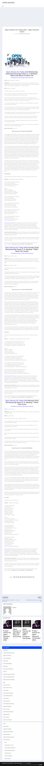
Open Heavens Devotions (25, 33)
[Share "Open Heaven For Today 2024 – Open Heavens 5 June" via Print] (33, 577)
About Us (22, 764)
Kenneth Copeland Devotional (8, 676)
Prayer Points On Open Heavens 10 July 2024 (7, 635)
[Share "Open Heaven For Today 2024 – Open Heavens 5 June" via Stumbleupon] (29, 577)
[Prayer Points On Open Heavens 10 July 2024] (7, 624)
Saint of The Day (6, 709)
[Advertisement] (22, 17)
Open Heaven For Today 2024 (17, 72)
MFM (4, 682)
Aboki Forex (5, 650)
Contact (25, 764)
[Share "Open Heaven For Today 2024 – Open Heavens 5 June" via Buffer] (27, 577)
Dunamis (4, 671)
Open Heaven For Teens (7, 687)
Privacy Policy (34, 764)
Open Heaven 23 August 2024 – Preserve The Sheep (27, 633)
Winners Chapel (6, 717)
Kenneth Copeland (6, 734)
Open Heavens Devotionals (8, 693)
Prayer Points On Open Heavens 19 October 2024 (36, 635)
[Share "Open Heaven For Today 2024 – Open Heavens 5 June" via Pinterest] (23, 577)
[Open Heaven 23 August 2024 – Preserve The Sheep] (27, 623)
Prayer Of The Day (6, 701)
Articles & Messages (7, 658)
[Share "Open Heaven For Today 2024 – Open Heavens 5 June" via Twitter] (16, 577)
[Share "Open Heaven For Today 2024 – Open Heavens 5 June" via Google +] (18, 577)
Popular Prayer (6, 698)
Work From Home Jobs (7, 719)
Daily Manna (5, 666)
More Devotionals (6, 739)
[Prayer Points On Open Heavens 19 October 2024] (36, 624)
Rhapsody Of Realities (7, 706)
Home (4, 723)
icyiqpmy (14, 607)
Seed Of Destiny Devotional (8, 711)
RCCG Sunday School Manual (8, 703)
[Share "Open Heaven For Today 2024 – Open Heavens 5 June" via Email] (31, 577)
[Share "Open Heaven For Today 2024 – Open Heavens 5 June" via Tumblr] (20, 577)
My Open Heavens (6, 684)
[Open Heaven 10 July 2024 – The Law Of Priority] (17, 623)
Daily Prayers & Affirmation (8, 668)
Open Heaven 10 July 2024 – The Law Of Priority (17, 632)
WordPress (29, 763)
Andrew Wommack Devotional (8, 652)
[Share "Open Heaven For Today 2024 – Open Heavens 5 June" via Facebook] (14, 577)
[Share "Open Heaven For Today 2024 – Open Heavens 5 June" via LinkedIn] (25, 577)
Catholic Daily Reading (7, 663)
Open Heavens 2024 (8, 223)
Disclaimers (30, 764)
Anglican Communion (7, 655)
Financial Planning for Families (8, 674)
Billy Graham (5, 660)
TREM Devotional (6, 714)
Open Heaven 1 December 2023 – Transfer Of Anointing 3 (12, 763)
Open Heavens (6, 690)
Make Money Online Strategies (9, 679)
